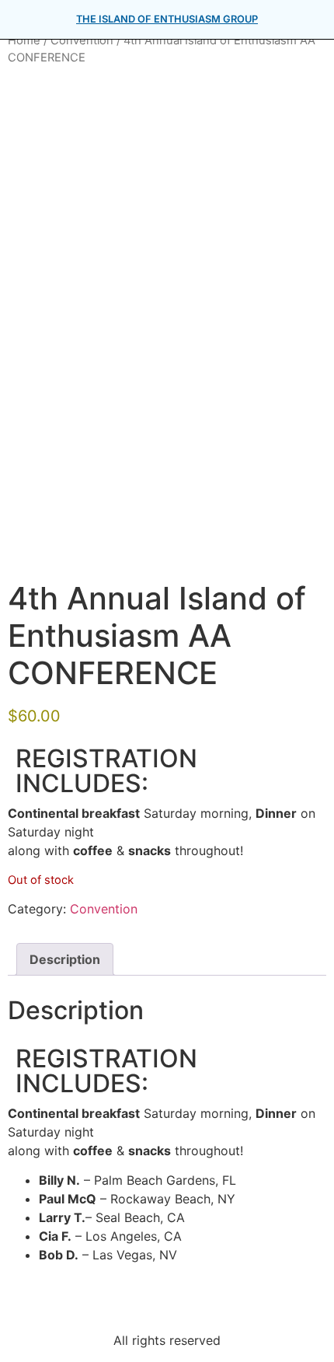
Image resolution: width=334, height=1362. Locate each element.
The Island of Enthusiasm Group (167, 19)
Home (24, 40)
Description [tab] (65, 959)
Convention (81, 40)
